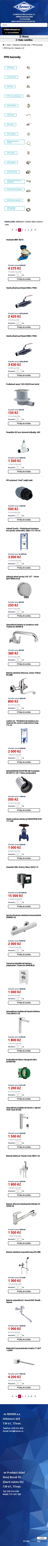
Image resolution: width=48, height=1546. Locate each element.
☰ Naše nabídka (24, 40)
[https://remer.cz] (3, 45)
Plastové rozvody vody (21, 45)
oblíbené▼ (20, 222)
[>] (31, 230)
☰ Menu (24, 36)
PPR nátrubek (11, 77)
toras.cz (44, 1541)
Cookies (41, 1538)
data (34, 222)
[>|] (35, 230)
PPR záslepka (11, 134)
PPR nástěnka (11, 105)
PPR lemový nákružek (14, 200)
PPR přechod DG (12, 172)
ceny (7, 225)
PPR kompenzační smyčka (12, 142)
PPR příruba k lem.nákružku (11, 208)
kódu (28, 222)
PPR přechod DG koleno (14, 189)
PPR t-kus (10, 86)
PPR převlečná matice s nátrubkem (14, 181)
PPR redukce (11, 153)
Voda (9, 45)
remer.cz (33, 1541)
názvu (39, 222)
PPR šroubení (11, 162)
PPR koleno (10, 67)
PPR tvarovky (37, 45)
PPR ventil (10, 124)
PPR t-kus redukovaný (14, 96)
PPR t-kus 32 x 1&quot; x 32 (14, 48)
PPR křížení (10, 115)
